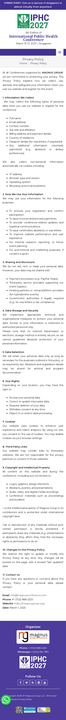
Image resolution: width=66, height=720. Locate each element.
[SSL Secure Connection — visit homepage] (43, 710)
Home (23, 63)
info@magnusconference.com (28, 595)
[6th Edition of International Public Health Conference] (33, 21)
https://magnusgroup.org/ (29, 603)
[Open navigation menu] (59, 52)
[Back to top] (58, 708)
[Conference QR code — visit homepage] (19, 710)
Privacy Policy (25, 699)
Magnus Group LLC (35, 695)
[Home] (33, 662)
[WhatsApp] (6, 699)
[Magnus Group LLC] (33, 637)
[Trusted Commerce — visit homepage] (30, 710)
